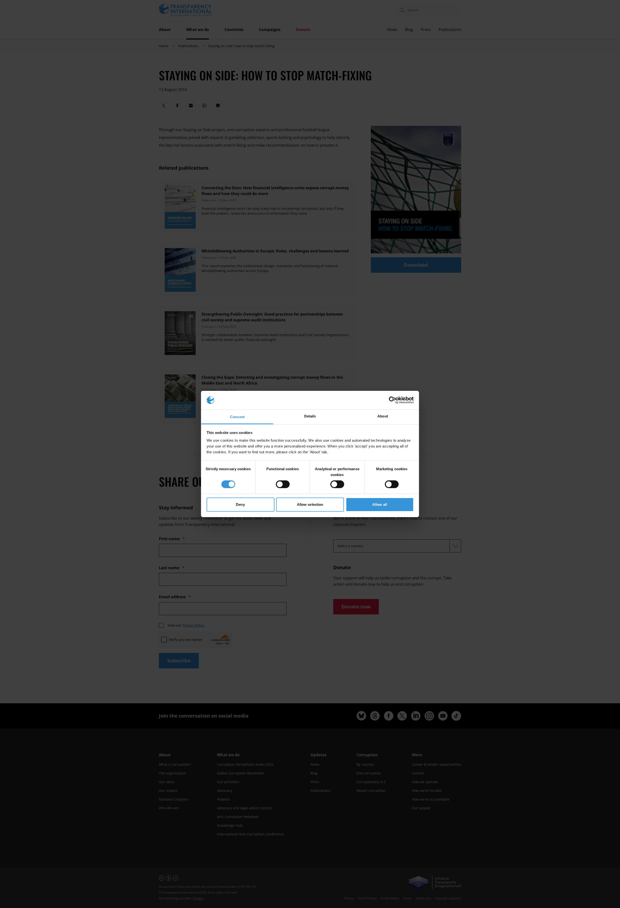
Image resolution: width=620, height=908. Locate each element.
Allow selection (310, 504)
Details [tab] (310, 416)
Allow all (379, 504)
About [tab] (382, 416)
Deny (240, 504)
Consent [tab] (237, 417)
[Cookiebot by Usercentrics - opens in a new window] (392, 400)
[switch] (283, 484)
